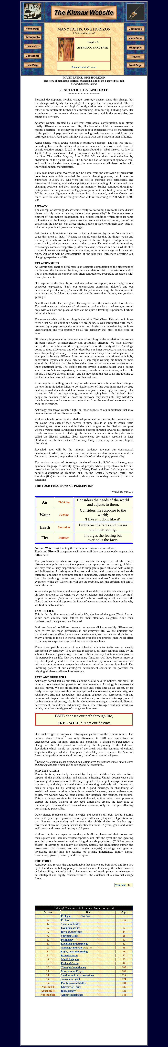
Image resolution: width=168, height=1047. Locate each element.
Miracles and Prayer (72, 971)
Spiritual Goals (69, 935)
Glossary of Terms (71, 987)
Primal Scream (69, 955)
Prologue (66, 916)
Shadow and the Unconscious (77, 975)
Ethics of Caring (70, 963)
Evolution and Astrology (74, 943)
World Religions (70, 959)
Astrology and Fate (71, 947)
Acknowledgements (72, 994)
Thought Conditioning (73, 967)
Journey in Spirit (70, 979)
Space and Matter (71, 924)
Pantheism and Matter (73, 983)
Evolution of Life (70, 928)
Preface (65, 920)
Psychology (67, 939)
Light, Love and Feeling (74, 951)
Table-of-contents (81, 67)
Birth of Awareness (71, 931)
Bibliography (68, 990)
